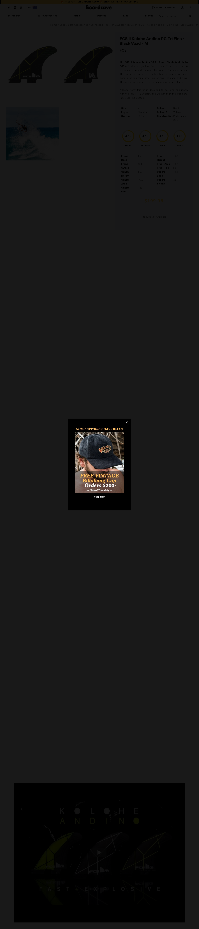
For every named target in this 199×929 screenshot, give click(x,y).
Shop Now (99, 497)
